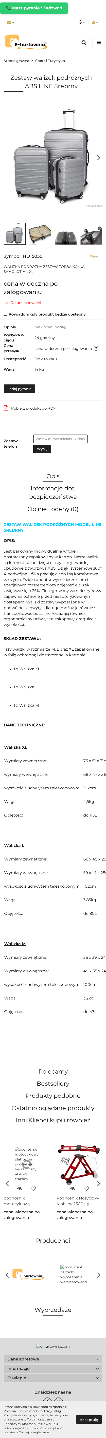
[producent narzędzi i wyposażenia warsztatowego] (77, 1274)
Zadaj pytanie (19, 389)
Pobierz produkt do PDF (33, 408)
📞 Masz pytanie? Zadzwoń (34, 8)
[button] (53, 1359)
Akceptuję (89, 1420)
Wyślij (42, 449)
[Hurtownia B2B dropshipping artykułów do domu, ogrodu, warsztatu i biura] (94, 256)
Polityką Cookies (16, 1411)
